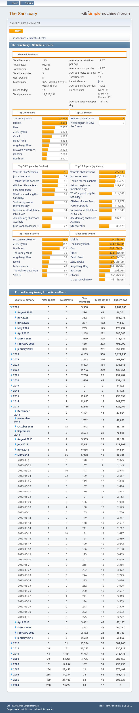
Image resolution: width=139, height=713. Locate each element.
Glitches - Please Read (25, 185)
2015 (16, 396)
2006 (16, 674)
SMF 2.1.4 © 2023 (15, 706)
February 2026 (26, 343)
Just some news (21, 176)
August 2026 (24, 312)
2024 (16, 359)
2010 (16, 653)
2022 (16, 370)
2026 (16, 307)
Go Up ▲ (128, 705)
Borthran (18, 158)
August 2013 (24, 439)
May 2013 (23, 455)
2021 (16, 375)
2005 (16, 679)
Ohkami (17, 154)
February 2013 (26, 632)
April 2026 (23, 333)
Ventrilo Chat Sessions (25, 172)
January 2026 (25, 349)
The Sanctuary (23, 13)
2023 (16, 364)
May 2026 (23, 328)
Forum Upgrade (22, 189)
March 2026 (24, 338)
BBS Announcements (82, 118)
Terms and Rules (113, 705)
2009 (16, 659)
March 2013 (24, 627)
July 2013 (22, 444)
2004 (16, 685)
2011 (16, 648)
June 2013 (23, 449)
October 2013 (25, 426)
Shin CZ (17, 275)
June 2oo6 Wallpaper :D (26, 226)
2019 (16, 385)
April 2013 (23, 622)
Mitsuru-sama (20, 266)
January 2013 (25, 638)
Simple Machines (31, 706)
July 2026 (22, 317)
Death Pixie (19, 140)
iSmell (16, 136)
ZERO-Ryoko (20, 131)
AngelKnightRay (22, 145)
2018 (16, 390)
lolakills (17, 122)
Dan (15, 127)
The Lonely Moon (22, 118)
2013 (16, 406)
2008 (16, 664)
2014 (16, 401)
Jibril (100, 81)
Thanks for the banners (26, 181)
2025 (16, 354)
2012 (16, 643)
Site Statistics (77, 226)
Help (101, 705)
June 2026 (23, 322)
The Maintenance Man (25, 270)
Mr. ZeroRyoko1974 (24, 149)
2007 (16, 669)
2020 (16, 380)
